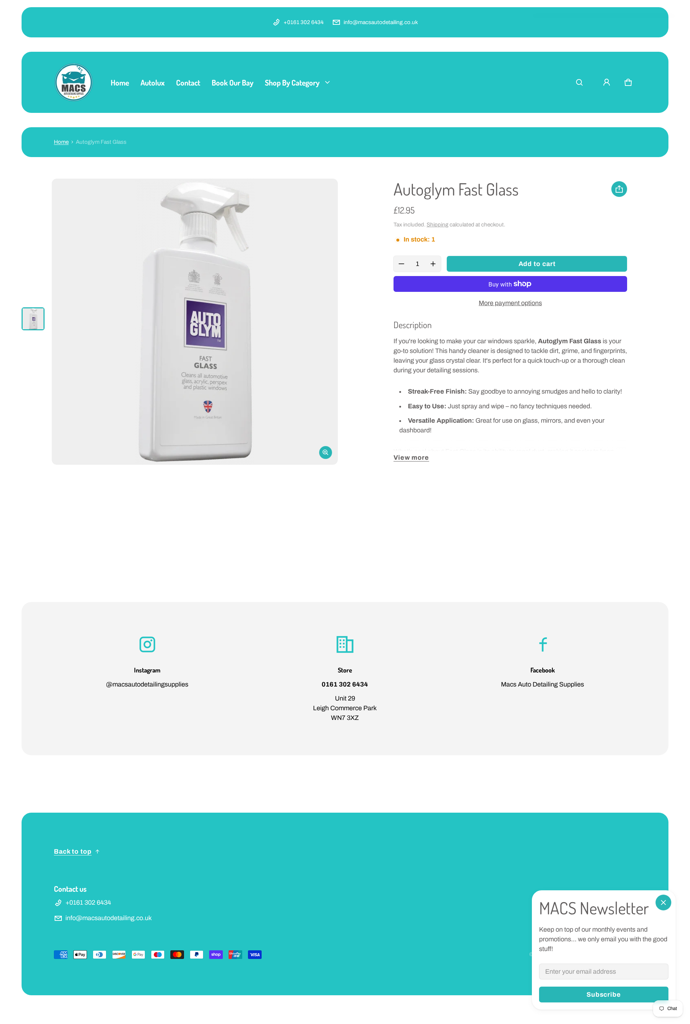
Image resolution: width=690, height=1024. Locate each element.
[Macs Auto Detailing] (73, 82)
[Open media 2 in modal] (195, 322)
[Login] (607, 82)
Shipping (437, 225)
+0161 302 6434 (303, 22)
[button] (579, 82)
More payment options (510, 303)
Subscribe (603, 994)
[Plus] (433, 264)
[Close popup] (663, 902)
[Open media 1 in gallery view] (33, 318)
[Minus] (401, 264)
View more (411, 457)
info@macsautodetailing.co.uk (381, 22)
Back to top (73, 851)
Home (61, 142)
